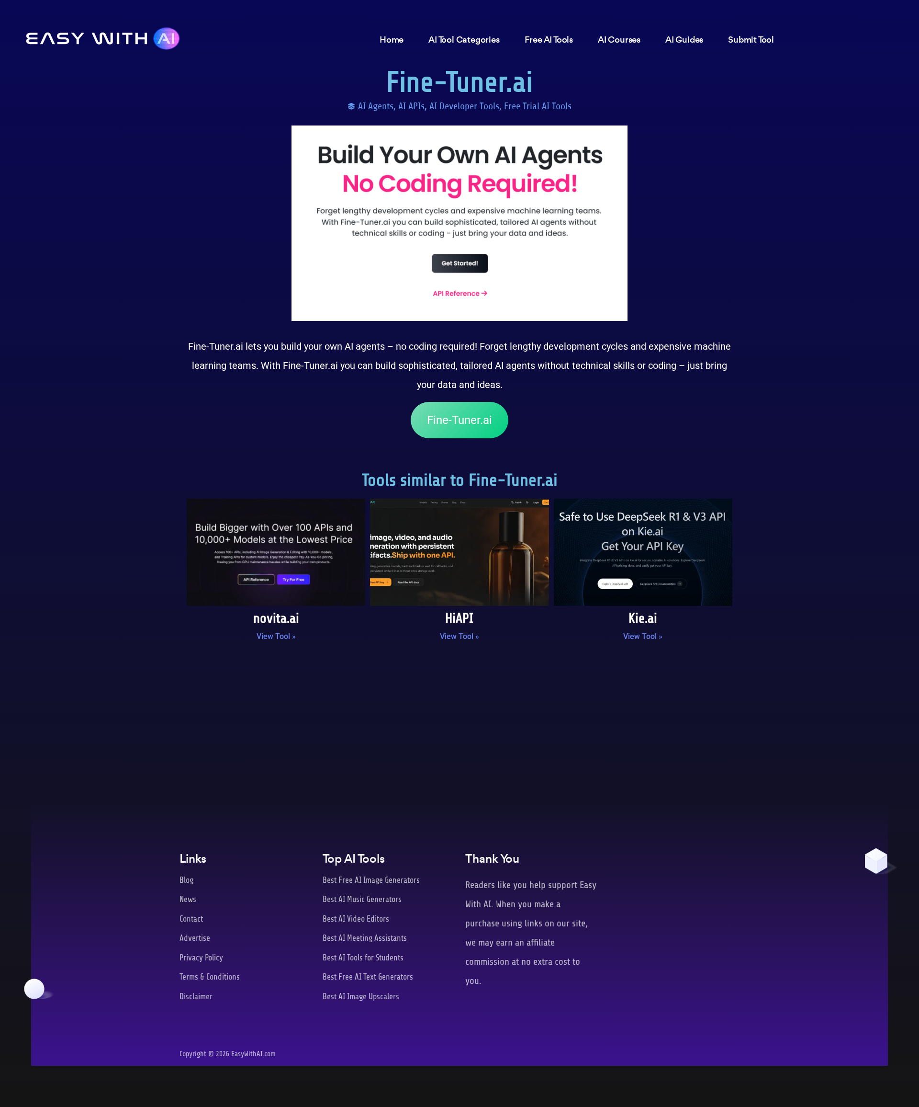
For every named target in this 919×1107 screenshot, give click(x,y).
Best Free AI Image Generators (371, 880)
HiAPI (459, 618)
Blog (186, 880)
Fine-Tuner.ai (459, 420)
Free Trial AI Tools (538, 106)
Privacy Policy (201, 957)
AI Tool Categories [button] (463, 40)
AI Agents (375, 106)
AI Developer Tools (464, 106)
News (187, 899)
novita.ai (276, 618)
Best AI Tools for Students (363, 957)
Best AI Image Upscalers (361, 996)
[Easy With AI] (103, 36)
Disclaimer (196, 996)
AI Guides (684, 40)
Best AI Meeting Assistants (365, 938)
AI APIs (411, 106)
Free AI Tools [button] (549, 40)
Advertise (194, 938)
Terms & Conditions (209, 976)
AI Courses (619, 40)
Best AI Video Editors (356, 919)
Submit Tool (751, 40)
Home (391, 40)
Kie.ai (642, 618)
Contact (191, 919)
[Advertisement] (459, 728)
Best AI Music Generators (362, 899)
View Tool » (276, 636)
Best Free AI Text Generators (368, 976)
